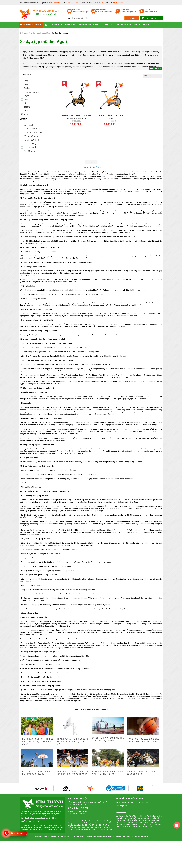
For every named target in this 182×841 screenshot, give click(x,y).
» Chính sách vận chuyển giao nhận (99, 836)
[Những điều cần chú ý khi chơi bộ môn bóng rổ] (143, 760)
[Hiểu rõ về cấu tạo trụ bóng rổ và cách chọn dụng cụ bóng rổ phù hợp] (73, 733)
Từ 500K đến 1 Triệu (33, 132)
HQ (25, 103)
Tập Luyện (107, 25)
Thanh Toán (56, 25)
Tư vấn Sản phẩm (123, 25)
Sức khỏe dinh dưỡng (89, 25)
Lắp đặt (147, 9)
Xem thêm (155, 68)
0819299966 (73, 2)
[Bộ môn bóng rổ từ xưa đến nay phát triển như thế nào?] (108, 759)
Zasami (27, 107)
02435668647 (54, 2)
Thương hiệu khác (32, 92)
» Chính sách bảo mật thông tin (59, 836)
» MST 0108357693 (40, 836)
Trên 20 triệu (29, 151)
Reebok (27, 88)
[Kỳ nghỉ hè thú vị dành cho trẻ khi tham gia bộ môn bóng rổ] (108, 725)
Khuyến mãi (70, 25)
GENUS (27, 111)
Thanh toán (124, 9)
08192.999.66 (17, 833)
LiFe (26, 99)
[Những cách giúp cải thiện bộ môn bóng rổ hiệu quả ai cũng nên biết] (37, 727)
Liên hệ (146, 25)
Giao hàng (76, 9)
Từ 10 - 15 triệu (30, 144)
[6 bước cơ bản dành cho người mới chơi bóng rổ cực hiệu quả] (73, 759)
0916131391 (98, 2)
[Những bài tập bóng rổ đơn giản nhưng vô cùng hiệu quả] (37, 759)
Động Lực (28, 81)
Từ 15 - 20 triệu (30, 147)
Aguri (26, 114)
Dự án (137, 25)
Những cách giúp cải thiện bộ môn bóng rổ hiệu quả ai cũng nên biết (37, 741)
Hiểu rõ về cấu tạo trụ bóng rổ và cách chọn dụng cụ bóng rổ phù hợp (73, 741)
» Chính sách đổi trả (78, 836)
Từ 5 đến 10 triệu (31, 140)
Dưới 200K (29, 125)
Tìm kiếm (132, 18)
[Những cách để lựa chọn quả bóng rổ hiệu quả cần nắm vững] (143, 727)
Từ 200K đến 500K (32, 129)
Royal (26, 96)
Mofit (26, 84)
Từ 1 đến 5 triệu (31, 136)
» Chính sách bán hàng (140, 836)
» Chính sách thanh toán (121, 836)
